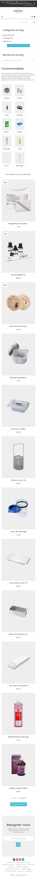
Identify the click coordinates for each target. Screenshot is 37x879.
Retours (21, 871)
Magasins (29, 871)
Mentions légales (23, 867)
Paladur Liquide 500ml (18, 788)
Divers (7, 166)
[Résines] (19, 90)
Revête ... (7, 132)
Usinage (6, 98)
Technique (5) (8, 38)
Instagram (20, 859)
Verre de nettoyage (18, 531)
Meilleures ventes (7, 864)
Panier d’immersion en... (18, 634)
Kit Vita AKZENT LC (18, 275)
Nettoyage (6, 149)
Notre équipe (27, 869)
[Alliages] (19, 124)
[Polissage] (19, 107)
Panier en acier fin (18, 480)
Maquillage (19, 166)
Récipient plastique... (18, 377)
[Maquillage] (19, 158)
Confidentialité (10, 871)
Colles (20, 149)
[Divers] (6, 158)
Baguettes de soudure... (18, 223)
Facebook (14, 859)
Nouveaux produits (23, 862)
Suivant (23, 798)
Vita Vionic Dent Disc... (18, 326)
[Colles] (19, 141)
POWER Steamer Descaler (18, 737)
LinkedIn (23, 859)
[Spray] (6, 107)
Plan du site (32, 864)
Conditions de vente (12, 869)
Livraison (11, 867)
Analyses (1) (7, 41)
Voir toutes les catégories (18, 45)
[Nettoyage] (6, 141)
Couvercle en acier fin (18, 583)
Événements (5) (8, 35)
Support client (21, 864)
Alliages (19, 132)
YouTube (17, 859)
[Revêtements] (6, 124)
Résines (19, 98)
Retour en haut (18, 804)
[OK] (18, 844)
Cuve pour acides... (18, 429)
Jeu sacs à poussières (18, 685)
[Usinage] (6, 90)
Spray (7, 115)
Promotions (11, 862)
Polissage (20, 115)
